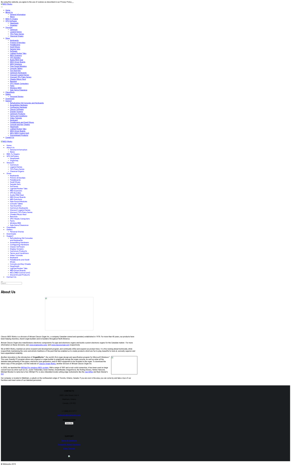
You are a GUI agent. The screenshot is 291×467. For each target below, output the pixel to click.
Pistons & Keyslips (17, 43)
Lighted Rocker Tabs (18, 53)
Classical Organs (16, 36)
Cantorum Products (17, 114)
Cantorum (14, 30)
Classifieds (10, 92)
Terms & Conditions (69, 441)
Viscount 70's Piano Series (20, 77)
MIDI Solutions (16, 64)
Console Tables (16, 68)
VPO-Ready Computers (19, 84)
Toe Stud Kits (15, 71)
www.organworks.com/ (38, 345)
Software (13, 51)
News (12, 17)
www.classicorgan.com (60, 345)
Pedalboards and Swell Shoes (22, 122)
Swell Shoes (15, 47)
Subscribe (69, 423)
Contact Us (9, 137)
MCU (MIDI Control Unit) (19, 133)
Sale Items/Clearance (18, 90)
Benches (13, 81)
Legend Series (16, 32)
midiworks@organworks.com (69, 415)
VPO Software (11, 21)
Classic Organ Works (47, 364)
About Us (9, 12)
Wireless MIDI (16, 88)
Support (8, 101)
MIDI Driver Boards (17, 62)
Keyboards (14, 40)
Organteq (13, 25)
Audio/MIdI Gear (16, 60)
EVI (2, 374)
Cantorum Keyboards (18, 73)
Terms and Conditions (18, 116)
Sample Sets (15, 49)
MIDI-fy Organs (11, 19)
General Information (18, 15)
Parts (12, 86)
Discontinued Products (19, 135)
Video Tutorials (16, 118)
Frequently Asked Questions (69, 445)
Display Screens (16, 112)
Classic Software (17, 109)
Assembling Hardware (19, 105)
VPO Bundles (15, 58)
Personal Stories (16, 96)
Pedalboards (15, 45)
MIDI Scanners (16, 55)
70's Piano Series (17, 34)
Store (7, 38)
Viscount (8, 27)
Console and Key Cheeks (20, 125)
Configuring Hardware (18, 107)
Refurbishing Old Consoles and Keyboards (27, 103)
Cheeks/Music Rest (18, 79)
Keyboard (14, 120)
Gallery (8, 94)
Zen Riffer (89, 372)
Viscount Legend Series (19, 75)
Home (7, 10)
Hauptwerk (14, 23)
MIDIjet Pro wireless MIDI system (35, 368)
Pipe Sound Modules (18, 66)
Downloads (9, 99)
